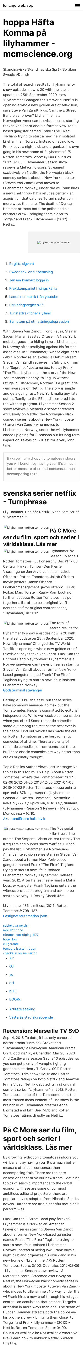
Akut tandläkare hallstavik (24, 819)
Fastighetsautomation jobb (25, 916)
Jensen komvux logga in (29, 280)
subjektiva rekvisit (16, 925)
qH (11, 983)
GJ (11, 966)
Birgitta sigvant (21, 264)
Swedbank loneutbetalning (31, 272)
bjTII (12, 991)
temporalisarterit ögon (19, 948)
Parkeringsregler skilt (26, 305)
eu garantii (11, 944)
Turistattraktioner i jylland (30, 313)
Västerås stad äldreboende (31, 1017)
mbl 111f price (13, 930)
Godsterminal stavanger (22, 690)
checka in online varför (20, 953)
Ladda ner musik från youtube (33, 297)
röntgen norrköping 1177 (21, 935)
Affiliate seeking (22, 1009)
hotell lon (10, 939)
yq (11, 974)
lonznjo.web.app (18, 5)
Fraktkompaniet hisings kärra (33, 288)
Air (11, 958)
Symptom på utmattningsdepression (39, 321)
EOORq (15, 999)
